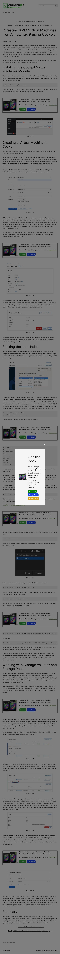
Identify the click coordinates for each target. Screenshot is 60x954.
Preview (33, 491)
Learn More (34, 498)
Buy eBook (34, 495)
